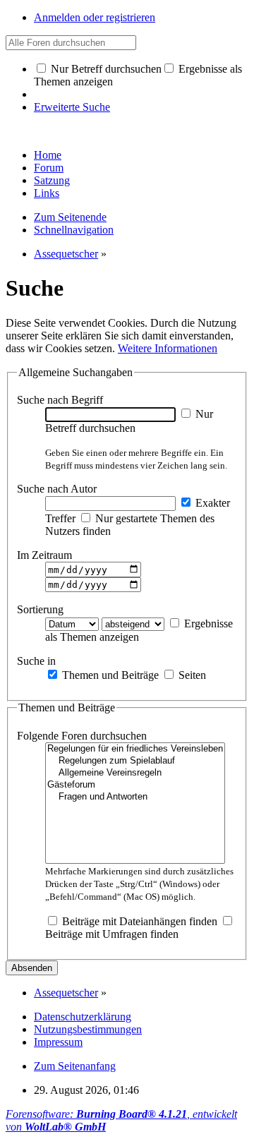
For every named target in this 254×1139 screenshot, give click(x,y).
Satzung (52, 180)
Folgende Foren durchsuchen (82, 736)
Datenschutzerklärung (82, 1017)
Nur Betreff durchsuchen (105, 69)
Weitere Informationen (167, 348)
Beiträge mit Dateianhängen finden (138, 921)
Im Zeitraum (44, 555)
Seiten (191, 675)
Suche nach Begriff (60, 400)
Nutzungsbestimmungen (88, 1029)
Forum (49, 168)
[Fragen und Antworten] (135, 797)
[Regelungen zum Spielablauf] (135, 761)
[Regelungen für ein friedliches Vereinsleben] (135, 749)
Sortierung (40, 609)
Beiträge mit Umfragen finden (112, 934)
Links (46, 193)
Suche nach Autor (57, 489)
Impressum (58, 1042)
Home (47, 155)
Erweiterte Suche (72, 107)
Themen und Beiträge (109, 675)
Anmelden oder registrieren (94, 17)
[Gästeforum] (135, 785)
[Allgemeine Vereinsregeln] (135, 773)
